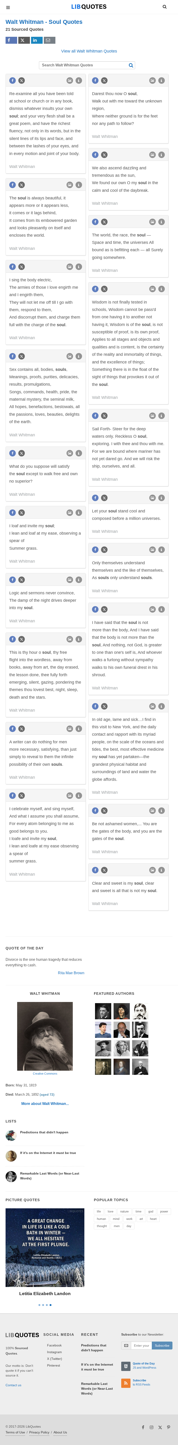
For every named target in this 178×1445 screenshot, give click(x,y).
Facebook (54, 1345)
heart (153, 1219)
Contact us (13, 1385)
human (101, 1219)
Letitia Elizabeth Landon (45, 1293)
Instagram (54, 1352)
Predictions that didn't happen (44, 1132)
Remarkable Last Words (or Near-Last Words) (97, 1388)
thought (102, 1226)
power (164, 1211)
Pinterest (53, 1365)
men (117, 1226)
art (141, 1219)
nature (124, 1211)
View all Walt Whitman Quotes (89, 51)
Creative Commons (45, 1073)
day (129, 1226)
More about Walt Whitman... (45, 1104)
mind (116, 1219)
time (138, 1211)
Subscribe (162, 1345)
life (99, 1211)
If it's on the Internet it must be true (48, 1153)
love (110, 1211)
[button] (164, 6)
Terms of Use (15, 1432)
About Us (60, 1432)
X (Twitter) (54, 1359)
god (150, 1211)
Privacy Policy (39, 1432)
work (129, 1219)
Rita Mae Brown (71, 973)
